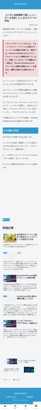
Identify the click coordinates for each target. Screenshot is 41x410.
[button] (37, 269)
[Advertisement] (20, 192)
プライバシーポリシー (20, 400)
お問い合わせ (11, 397)
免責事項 (30, 397)
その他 (7, 219)
